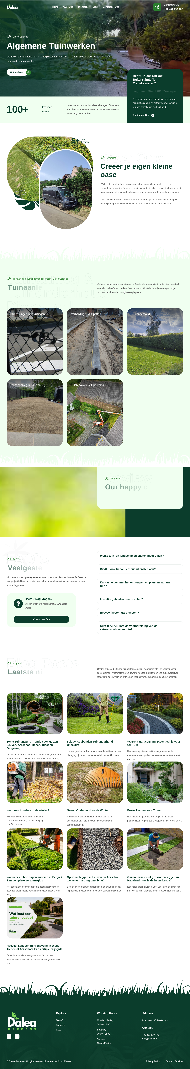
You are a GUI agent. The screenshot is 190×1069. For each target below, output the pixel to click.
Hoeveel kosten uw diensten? (119, 612)
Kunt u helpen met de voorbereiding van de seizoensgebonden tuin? (128, 627)
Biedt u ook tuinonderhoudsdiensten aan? (128, 569)
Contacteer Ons (141, 115)
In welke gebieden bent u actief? (121, 599)
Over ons (68, 7)
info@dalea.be (149, 1038)
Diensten (83, 7)
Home (55, 7)
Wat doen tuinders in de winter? (28, 810)
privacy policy (153, 1061)
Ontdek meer (17, 72)
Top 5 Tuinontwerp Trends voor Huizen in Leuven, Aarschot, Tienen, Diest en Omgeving (34, 745)
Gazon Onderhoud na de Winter (88, 810)
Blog (95, 7)
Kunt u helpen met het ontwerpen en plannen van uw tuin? (135, 584)
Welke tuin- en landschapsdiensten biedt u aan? (132, 555)
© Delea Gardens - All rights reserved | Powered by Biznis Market (39, 1061)
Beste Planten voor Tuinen (144, 810)
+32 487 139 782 (150, 1035)
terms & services (174, 1061)
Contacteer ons (111, 7)
